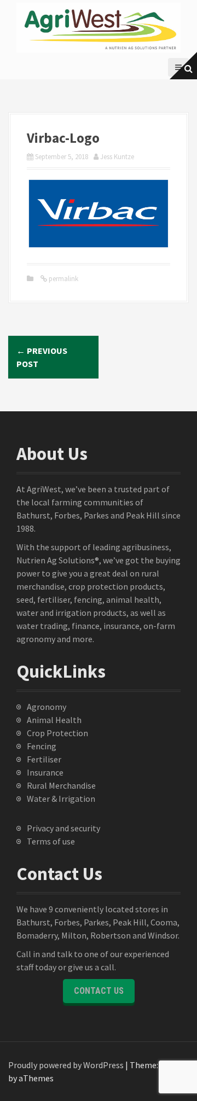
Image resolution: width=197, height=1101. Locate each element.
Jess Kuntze (117, 156)
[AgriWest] (98, 26)
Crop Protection (57, 732)
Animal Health (54, 719)
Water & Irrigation (61, 798)
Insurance (45, 772)
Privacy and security (63, 828)
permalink (62, 278)
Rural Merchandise (61, 785)
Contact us (99, 991)
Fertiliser (44, 759)
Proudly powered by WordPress (66, 1064)
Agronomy (46, 706)
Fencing (41, 746)
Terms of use (51, 841)
